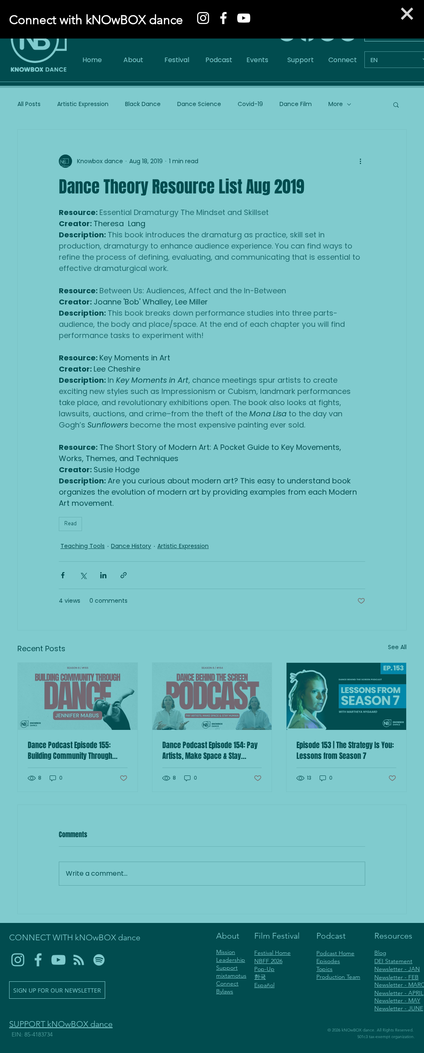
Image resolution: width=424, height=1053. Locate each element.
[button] (407, 13)
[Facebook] (223, 18)
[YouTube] (244, 18)
